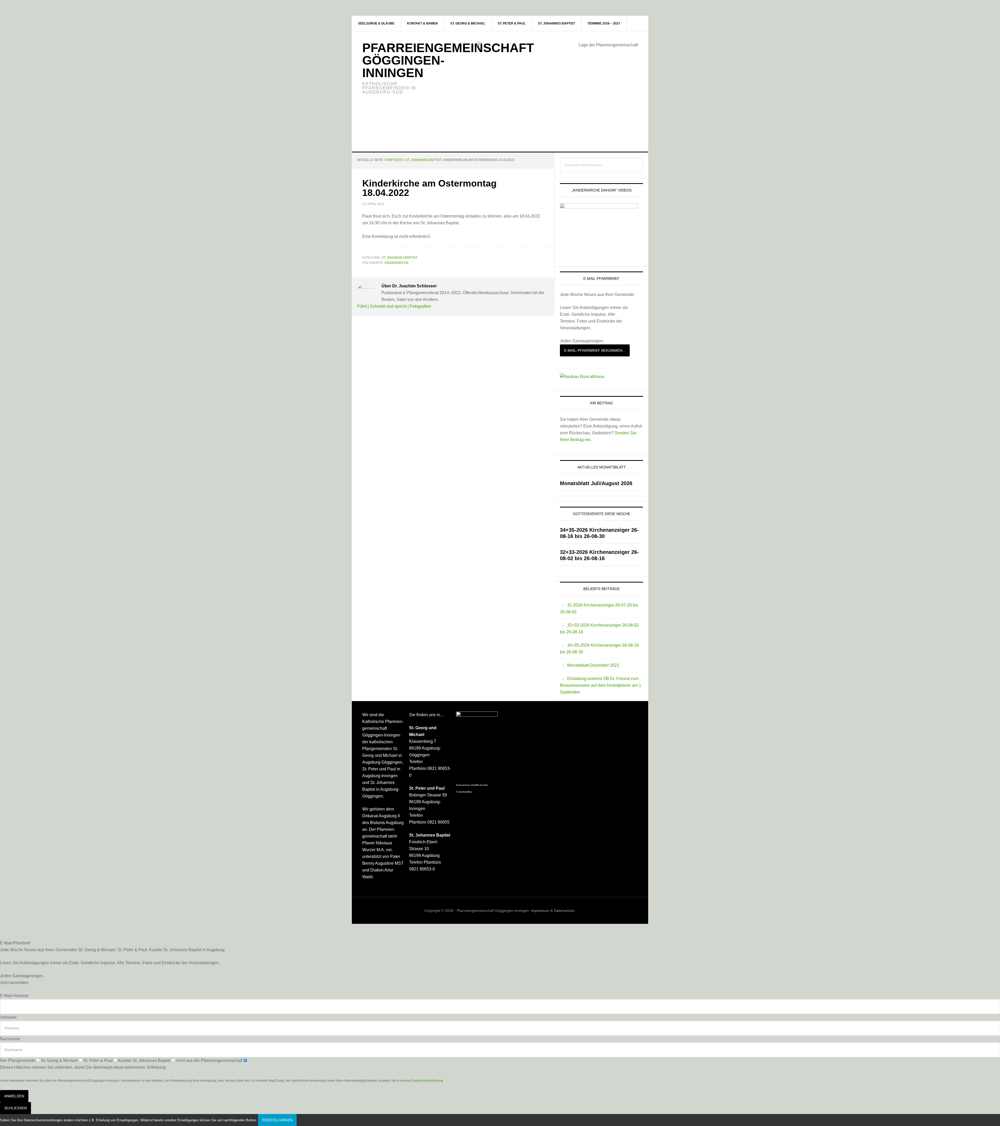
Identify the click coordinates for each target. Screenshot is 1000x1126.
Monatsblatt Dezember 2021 (593, 665)
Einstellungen (277, 1120)
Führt (362, 306)
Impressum (540, 910)
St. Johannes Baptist (399, 257)
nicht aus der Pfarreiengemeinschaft (209, 1060)
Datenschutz (564, 910)
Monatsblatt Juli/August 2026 (596, 483)
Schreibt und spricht (388, 306)
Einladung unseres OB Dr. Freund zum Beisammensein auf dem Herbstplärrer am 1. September (601, 685)
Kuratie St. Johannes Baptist (144, 1060)
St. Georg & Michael (59, 1060)
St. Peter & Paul (98, 1060)
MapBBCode (476, 785)
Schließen (15, 1108)
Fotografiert (420, 306)
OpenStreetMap (465, 792)
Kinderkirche (397, 263)
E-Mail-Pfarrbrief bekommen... (595, 350)
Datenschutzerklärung (427, 1080)
